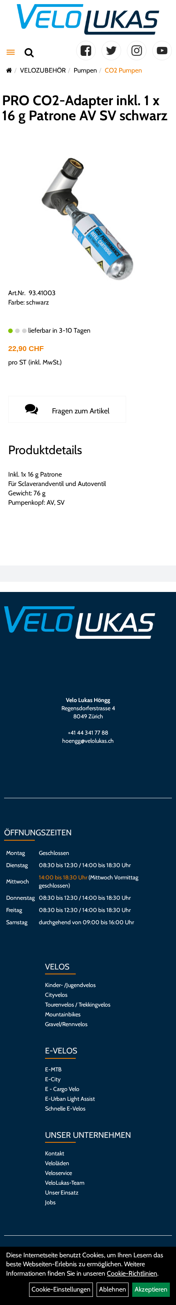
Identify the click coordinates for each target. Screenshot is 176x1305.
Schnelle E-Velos (65, 1108)
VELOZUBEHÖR (43, 70)
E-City (53, 1079)
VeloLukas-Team (64, 1182)
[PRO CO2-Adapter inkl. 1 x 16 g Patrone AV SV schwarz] (88, 220)
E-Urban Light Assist (70, 1098)
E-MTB (53, 1069)
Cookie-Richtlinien (132, 1273)
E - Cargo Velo (62, 1089)
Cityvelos (56, 994)
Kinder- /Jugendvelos (70, 985)
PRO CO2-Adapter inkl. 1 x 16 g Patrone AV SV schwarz (84, 108)
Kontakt (54, 1153)
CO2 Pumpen (123, 70)
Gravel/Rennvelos (66, 1024)
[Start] (9, 70)
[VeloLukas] (88, 19)
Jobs (50, 1202)
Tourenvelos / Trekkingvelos (78, 1004)
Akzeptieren (151, 1289)
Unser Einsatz (62, 1192)
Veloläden (57, 1163)
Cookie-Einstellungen (61, 1289)
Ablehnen (112, 1289)
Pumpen (85, 70)
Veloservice (58, 1173)
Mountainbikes (63, 1014)
